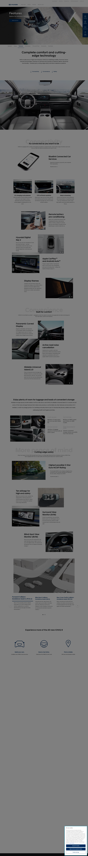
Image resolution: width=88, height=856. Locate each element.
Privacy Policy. (71, 843)
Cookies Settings (76, 852)
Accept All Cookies (75, 845)
